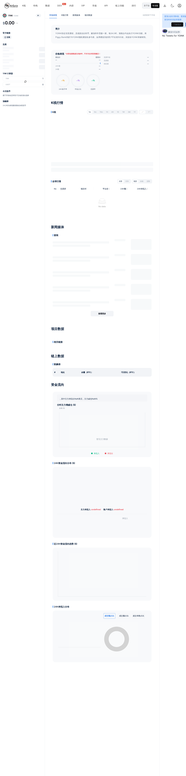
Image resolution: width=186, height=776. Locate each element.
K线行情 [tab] (64, 15)
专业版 (155, 5)
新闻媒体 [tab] (76, 15)
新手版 (147, 5)
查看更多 (102, 313)
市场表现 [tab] (53, 15)
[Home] (11, 5)
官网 (8, 37)
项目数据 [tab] (88, 15)
